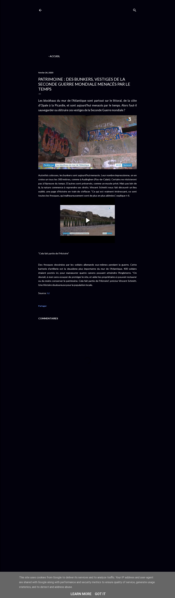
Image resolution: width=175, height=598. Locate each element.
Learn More (81, 594)
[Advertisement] (87, 30)
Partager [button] (42, 306)
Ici (48, 293)
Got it (100, 594)
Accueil (55, 56)
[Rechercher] (135, 9)
